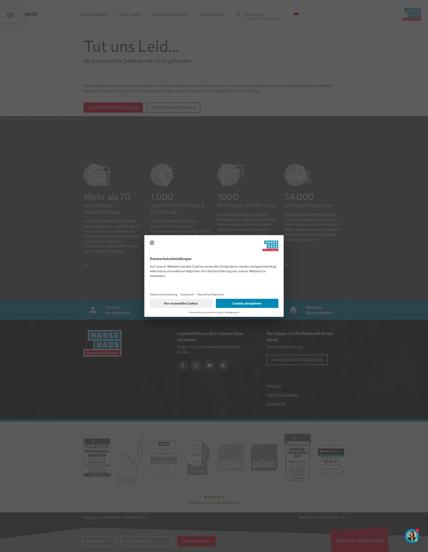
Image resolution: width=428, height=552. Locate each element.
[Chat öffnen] (412, 536)
